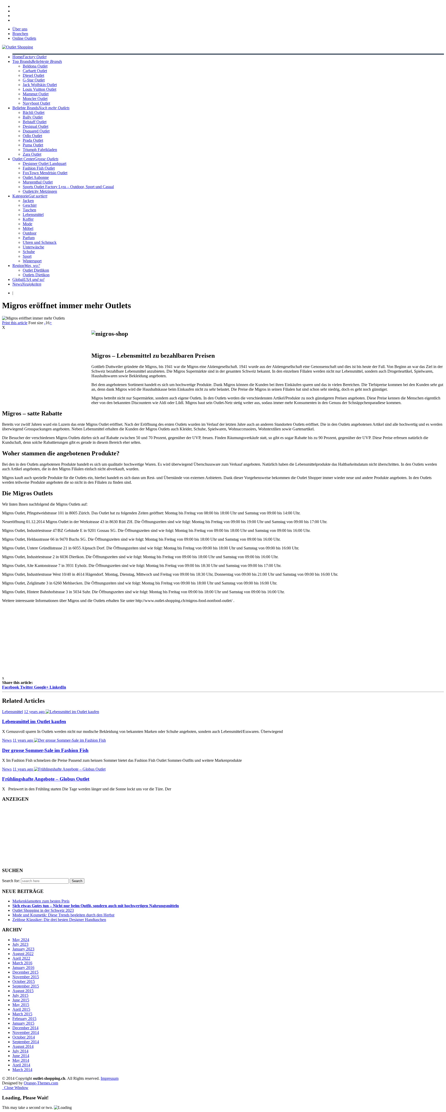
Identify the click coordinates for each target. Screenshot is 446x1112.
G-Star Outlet (34, 80)
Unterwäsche (33, 247)
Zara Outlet (32, 154)
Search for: (11, 881)
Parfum (29, 238)
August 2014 (23, 1046)
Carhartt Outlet (35, 71)
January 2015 (23, 1023)
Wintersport (32, 261)
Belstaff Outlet (34, 122)
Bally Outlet (33, 117)
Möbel (28, 228)
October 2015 (23, 981)
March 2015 (22, 1014)
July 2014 (20, 1051)
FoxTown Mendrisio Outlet (45, 173)
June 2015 (20, 1000)
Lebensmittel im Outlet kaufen (34, 721)
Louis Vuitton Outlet (39, 89)
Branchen (20, 33)
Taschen (29, 210)
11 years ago (23, 740)
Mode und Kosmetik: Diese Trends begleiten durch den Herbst (63, 915)
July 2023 (20, 944)
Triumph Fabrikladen (40, 149)
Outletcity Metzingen (40, 191)
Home (29, 57)
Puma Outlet (33, 145)
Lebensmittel (33, 214)
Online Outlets (24, 38)
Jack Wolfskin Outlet (40, 84)
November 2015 (25, 977)
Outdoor (29, 233)
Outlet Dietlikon (36, 270)
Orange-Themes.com (41, 1083)
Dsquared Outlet (36, 131)
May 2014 (20, 1060)
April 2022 (21, 958)
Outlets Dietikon (36, 275)
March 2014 (22, 1069)
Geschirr (30, 205)
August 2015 (23, 991)
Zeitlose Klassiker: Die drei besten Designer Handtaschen (59, 919)
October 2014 (23, 1037)
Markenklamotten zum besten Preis (40, 901)
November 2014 (25, 1032)
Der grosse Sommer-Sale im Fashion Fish (45, 750)
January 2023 (23, 949)
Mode (27, 224)
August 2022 (23, 953)
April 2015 (21, 1009)
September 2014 (25, 1042)
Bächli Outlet (33, 112)
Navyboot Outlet (36, 103)
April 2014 (21, 1065)
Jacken (28, 200)
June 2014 (20, 1056)
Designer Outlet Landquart (44, 163)
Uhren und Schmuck (40, 242)
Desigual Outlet (35, 126)
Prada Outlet (33, 140)
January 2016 (23, 967)
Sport (27, 256)
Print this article (14, 323)
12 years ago (35, 711)
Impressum (109, 1078)
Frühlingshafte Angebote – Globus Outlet (45, 779)
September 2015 (25, 986)
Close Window (15, 1087)
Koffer (28, 219)
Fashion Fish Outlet (39, 168)
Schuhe (29, 251)
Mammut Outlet (36, 94)
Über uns (19, 29)
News (26, 284)
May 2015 (20, 1004)
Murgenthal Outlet (38, 182)
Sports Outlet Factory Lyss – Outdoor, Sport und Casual (68, 187)
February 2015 (24, 1018)
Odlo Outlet (32, 135)
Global (28, 279)
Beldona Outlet (35, 66)
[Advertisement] (45, 366)
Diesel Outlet (33, 75)
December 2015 (25, 972)
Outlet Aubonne (36, 177)
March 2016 (22, 963)
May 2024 (20, 940)
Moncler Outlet (35, 98)
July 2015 (20, 995)
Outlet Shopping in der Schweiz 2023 (43, 910)
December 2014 (25, 1028)
